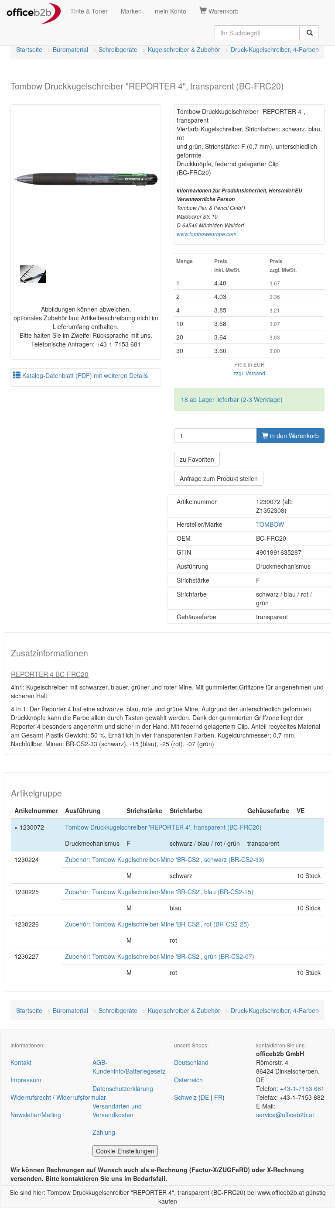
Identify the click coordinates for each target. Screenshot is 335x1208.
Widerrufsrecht (30, 1097)
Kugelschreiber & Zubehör (184, 49)
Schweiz (185, 1097)
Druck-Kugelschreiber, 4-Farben (275, 49)
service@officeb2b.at (285, 1114)
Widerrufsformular (81, 1097)
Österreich (188, 1079)
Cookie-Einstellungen (125, 1150)
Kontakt (20, 1062)
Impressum (25, 1079)
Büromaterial (70, 49)
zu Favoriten (197, 459)
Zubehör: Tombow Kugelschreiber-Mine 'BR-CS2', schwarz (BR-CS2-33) (164, 859)
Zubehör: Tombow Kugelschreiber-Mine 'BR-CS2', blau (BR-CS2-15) (159, 891)
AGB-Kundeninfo (108, 1066)
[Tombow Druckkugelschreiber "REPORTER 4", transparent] (85, 179)
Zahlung (103, 1132)
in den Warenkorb (293, 435)
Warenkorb (223, 11)
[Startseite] (34, 11)
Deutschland (191, 1062)
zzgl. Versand (249, 373)
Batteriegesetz (145, 1071)
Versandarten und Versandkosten (117, 1110)
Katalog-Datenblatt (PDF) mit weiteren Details (84, 375)
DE (205, 1097)
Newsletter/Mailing (35, 1114)
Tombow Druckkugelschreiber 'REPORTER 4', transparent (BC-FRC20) (163, 827)
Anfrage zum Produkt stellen (219, 478)
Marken (131, 11)
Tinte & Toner (89, 11)
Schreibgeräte (118, 49)
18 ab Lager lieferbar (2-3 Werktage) (232, 399)
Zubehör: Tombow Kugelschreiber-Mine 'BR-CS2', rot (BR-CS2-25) (157, 924)
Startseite (29, 49)
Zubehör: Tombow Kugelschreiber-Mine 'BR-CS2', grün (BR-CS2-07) (159, 956)
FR (218, 1097)
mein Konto (170, 11)
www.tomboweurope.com (206, 233)
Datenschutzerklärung (122, 1088)
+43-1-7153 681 (302, 1088)
